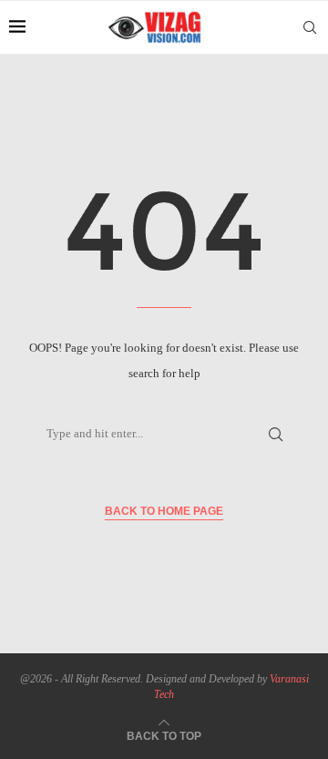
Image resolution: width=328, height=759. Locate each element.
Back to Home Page (164, 511)
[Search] (310, 27)
